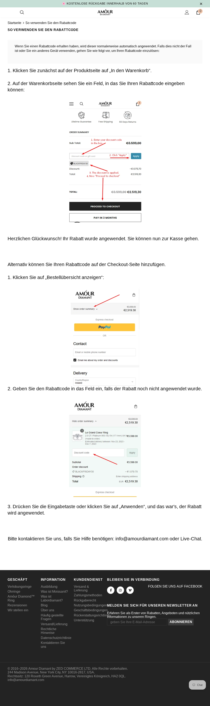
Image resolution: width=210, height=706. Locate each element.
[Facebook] (110, 590)
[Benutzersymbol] (187, 12)
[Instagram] (120, 590)
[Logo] (105, 12)
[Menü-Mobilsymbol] (10, 12)
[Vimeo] (130, 590)
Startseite (14, 23)
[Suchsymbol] (22, 12)
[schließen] (201, 3)
